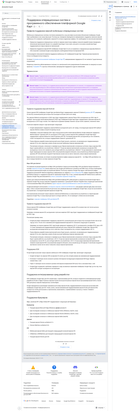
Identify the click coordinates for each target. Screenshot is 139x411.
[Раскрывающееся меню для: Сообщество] (69, 2)
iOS (52, 388)
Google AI (81, 401)
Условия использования (86, 393)
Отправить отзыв (96, 20)
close (136, 6)
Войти (135, 2)
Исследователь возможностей (32, 388)
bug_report (131, 6)
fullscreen (134, 6)
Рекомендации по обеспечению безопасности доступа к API (36, 394)
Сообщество (63, 2)
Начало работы (28, 390)
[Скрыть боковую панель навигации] (19, 408)
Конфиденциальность (44, 407)
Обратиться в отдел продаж (87, 388)
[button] (10, 50)
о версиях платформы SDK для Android (45, 199)
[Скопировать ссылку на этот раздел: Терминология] (39, 71)
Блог (55, 2)
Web (53, 390)
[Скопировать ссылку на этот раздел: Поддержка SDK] (40, 249)
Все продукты (90, 401)
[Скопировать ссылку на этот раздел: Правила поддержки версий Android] (56, 109)
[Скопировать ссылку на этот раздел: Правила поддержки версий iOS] (52, 204)
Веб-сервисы (55, 393)
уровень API (89, 112)
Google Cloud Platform (69, 401)
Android (54, 385)
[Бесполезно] (101, 16)
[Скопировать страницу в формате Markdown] (39, 26)
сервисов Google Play (38, 168)
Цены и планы (83, 385)
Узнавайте (36, 66)
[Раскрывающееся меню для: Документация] (51, 2)
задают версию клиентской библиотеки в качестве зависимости (71, 183)
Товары (30, 2)
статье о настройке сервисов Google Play (63, 176)
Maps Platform (17, 2)
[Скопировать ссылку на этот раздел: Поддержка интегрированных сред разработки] (71, 275)
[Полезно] (99, 16)
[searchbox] (11, 13)
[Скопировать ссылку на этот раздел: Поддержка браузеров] (49, 298)
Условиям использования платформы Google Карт (48, 59)
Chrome (51, 401)
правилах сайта (45, 355)
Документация (45, 2)
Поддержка (83, 390)
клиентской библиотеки (68, 187)
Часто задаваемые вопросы (31, 385)
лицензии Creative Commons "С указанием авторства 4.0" (72, 353)
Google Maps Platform (44, 16)
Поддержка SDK (48, 79)
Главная (29, 16)
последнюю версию (54, 187)
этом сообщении (76, 172)
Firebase (58, 401)
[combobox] (111, 1)
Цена (36, 2)
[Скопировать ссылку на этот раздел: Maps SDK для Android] (42, 163)
